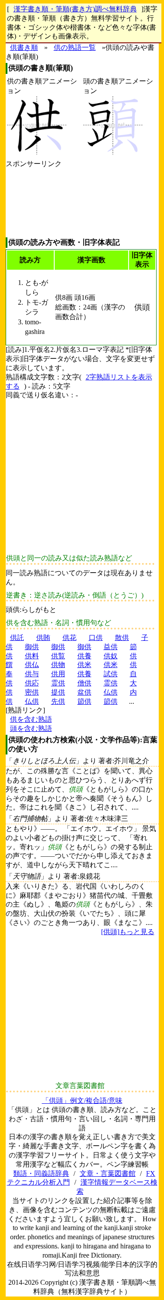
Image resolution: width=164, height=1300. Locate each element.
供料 (32, 656)
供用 (58, 674)
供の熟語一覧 (75, 47)
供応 (32, 683)
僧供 (84, 683)
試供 (111, 674)
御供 (32, 646)
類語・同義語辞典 (41, 1173)
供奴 (111, 656)
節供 (84, 701)
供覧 (58, 656)
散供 (122, 637)
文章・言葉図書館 (108, 1173)
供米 (84, 664)
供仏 (32, 664)
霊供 (58, 683)
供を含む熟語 (31, 719)
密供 (32, 692)
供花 (70, 637)
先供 (58, 701)
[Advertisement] (34, 203)
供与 (32, 674)
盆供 (84, 692)
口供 (96, 637)
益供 (111, 646)
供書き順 (24, 47)
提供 (58, 692)
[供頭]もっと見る (127, 931)
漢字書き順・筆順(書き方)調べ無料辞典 (75, 9)
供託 (17, 637)
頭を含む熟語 (31, 728)
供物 (58, 664)
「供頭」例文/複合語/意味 (82, 1100)
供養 (84, 656)
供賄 (43, 637)
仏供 (111, 692)
